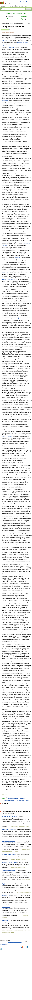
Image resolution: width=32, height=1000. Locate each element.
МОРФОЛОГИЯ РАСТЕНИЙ (9, 816)
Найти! (28, 9)
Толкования (9, 16)
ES (26, 1)
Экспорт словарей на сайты (6, 946)
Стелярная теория (23, 318)
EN (20, 1)
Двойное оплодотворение (9, 279)
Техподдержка (11, 941)
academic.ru (6, 2)
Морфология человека (23, 800)
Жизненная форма (7, 436)
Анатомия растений (22, 42)
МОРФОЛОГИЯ (6, 895)
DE (23, 1)
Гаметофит (5, 272)
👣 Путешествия (3, 944)
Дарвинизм (17, 257)
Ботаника (4, 40)
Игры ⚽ (23, 19)
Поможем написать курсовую (16, 798)
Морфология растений (8, 829)
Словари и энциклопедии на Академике (14, 6)
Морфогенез (5, 100)
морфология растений (8, 854)
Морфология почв (9, 800)
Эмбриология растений (8, 45)
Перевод (11, 29)
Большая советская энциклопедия (16, 13)
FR (29, 1)
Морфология (5, 884)
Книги (8, 19)
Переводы (23, 16)
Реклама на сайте (17, 941)
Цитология (11, 47)
